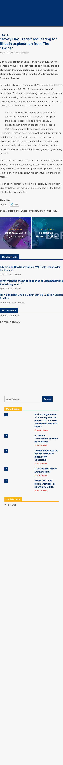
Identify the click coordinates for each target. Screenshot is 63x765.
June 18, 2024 (6, 274)
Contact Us (52, 23)
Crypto (24, 211)
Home (50, 3)
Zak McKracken (22, 53)
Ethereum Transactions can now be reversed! (46, 438)
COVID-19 (52, 20)
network (48, 211)
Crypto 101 (52, 13)
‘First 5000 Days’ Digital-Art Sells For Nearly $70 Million (44, 483)
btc (17, 211)
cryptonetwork (36, 211)
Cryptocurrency (55, 6)
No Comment (9, 310)
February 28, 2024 (8, 302)
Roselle (18, 274)
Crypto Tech (53, 16)
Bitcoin (50, 10)
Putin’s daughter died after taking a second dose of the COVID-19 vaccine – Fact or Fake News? (46, 420)
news (56, 211)
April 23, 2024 (6, 288)
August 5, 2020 (6, 53)
